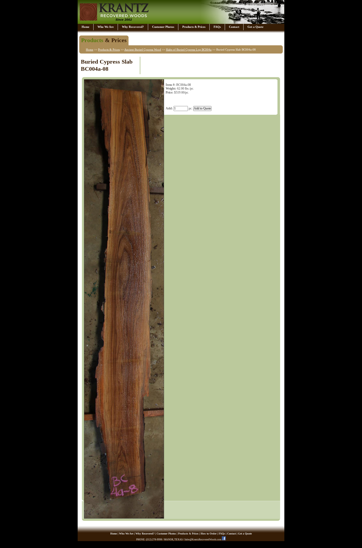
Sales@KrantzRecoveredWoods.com (202, 539)
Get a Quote (255, 26)
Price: (169, 92)
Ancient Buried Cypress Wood (142, 49)
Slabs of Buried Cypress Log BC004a (188, 49)
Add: (169, 108)
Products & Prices (193, 26)
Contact (234, 26)
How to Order (209, 533)
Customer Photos (163, 26)
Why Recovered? (133, 26)
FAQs (217, 26)
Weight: (171, 88)
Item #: (170, 85)
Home (85, 26)
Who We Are (106, 26)
